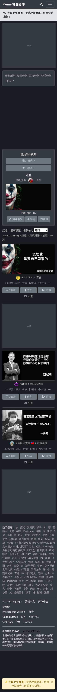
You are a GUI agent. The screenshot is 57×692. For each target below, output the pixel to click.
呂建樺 (23, 384)
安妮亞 (22, 558)
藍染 (40, 539)
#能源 (44, 235)
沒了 (28, 592)
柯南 (18, 531)
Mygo (10, 543)
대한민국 (34, 617)
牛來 (39, 566)
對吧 (27, 535)
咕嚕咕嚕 (12, 581)
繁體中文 (30, 601)
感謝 (37, 562)
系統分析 (14, 554)
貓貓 (47, 539)
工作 (38, 277)
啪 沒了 (36, 535)
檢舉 (34, 283)
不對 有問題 (30, 577)
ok (22, 566)
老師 (40, 573)
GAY (28, 554)
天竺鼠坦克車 (22, 443)
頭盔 (9, 566)
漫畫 (46, 592)
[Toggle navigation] (50, 4)
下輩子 (17, 588)
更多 (9, 81)
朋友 (30, 585)
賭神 (39, 592)
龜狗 (38, 531)
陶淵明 (43, 554)
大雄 (48, 562)
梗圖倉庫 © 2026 (10, 630)
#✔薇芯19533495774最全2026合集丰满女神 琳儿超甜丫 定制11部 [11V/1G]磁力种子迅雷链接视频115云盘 (28, 546)
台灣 (31, 612)
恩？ (11, 562)
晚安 (20, 535)
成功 (44, 535)
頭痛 (35, 554)
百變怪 (18, 577)
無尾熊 (31, 527)
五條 (51, 535)
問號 (41, 577)
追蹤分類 (34, 75)
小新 (25, 588)
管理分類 (46, 75)
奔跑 (16, 573)
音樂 (16, 566)
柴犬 (21, 581)
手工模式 (28, 168)
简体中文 (43, 601)
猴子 (39, 527)
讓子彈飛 (30, 566)
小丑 (30, 296)
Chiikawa (21, 562)
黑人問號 (33, 558)
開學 (49, 531)
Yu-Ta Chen (27, 277)
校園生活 (42, 443)
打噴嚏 (6, 558)
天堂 (11, 531)
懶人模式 (28, 160)
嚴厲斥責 (24, 539)
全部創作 (10, 75)
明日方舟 (36, 569)
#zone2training (10, 235)
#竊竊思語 (34, 235)
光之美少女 (41, 585)
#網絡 (23, 235)
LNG (9, 535)
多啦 (40, 581)
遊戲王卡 (19, 592)
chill (39, 588)
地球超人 (31, 573)
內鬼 (32, 588)
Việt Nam (7, 622)
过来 (14, 558)
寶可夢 (50, 577)
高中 (9, 588)
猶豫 (33, 539)
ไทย (18, 622)
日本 (23, 617)
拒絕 (22, 527)
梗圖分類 (22, 75)
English (6, 606)
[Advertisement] (28, 116)
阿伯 (47, 558)
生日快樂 (31, 581)
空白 (51, 554)
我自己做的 (36, 384)
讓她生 (10, 585)
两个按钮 (21, 585)
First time (28, 531)
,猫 (51, 588)
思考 (47, 573)
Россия (28, 622)
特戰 (16, 569)
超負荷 (13, 539)
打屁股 (25, 569)
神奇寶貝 (42, 550)
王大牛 (37, 180)
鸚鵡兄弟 (7, 573)
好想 (45, 588)
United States (10, 617)
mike (30, 562)
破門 (4, 539)
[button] (49, 283)
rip (45, 527)
